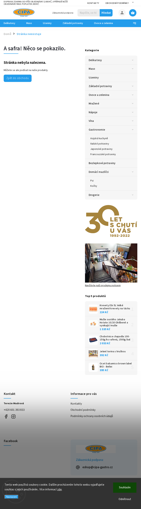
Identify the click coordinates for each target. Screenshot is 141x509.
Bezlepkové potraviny (102, 163)
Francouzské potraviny (103, 154)
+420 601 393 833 (14, 410)
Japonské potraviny (101, 149)
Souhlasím (125, 487)
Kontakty (93, 3)
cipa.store (13, 416)
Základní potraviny (100, 86)
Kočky (93, 186)
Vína (91, 121)
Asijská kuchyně (99, 138)
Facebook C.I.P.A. (6, 416)
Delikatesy (95, 60)
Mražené (94, 104)
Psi (92, 181)
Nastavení (11, 496)
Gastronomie (97, 130)
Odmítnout (125, 499)
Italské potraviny (99, 144)
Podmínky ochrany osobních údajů (91, 416)
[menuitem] (12, 23)
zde (59, 489)
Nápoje (93, 112)
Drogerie (94, 195)
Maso (92, 69)
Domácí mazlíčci (99, 172)
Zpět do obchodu (17, 78)
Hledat (106, 12)
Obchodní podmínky (117, 3)
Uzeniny (94, 78)
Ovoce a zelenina (99, 95)
